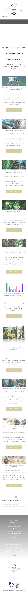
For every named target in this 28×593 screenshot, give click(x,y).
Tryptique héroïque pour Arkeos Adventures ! (14, 348)
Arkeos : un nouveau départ (14, 249)
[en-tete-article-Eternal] (14, 77)
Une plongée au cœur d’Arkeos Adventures (14, 465)
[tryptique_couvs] (14, 325)
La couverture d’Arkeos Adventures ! (14, 388)
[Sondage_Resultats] (14, 281)
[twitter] (12, 575)
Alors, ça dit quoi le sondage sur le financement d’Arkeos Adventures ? (14, 294)
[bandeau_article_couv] (14, 379)
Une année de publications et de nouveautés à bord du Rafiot (14, 171)
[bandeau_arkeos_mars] (14, 456)
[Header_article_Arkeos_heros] (14, 418)
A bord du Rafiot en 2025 (14, 211)
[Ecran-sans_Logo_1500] (14, 239)
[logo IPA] (14, 577)
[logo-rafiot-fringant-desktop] (14, 564)
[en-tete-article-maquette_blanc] (14, 119)
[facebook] (2, 18)
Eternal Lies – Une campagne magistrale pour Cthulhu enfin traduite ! (14, 88)
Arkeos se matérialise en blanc (14, 130)
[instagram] (4, 18)
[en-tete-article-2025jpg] (14, 200)
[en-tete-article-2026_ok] (14, 160)
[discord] (7, 18)
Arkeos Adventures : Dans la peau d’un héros (14, 427)
